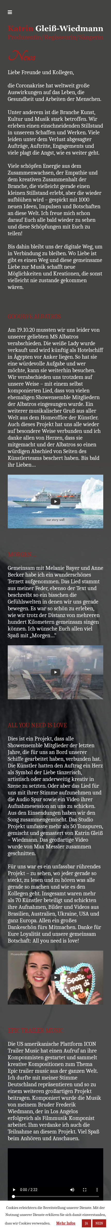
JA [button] (86, 1223)
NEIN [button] (99, 1223)
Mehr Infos (65, 1223)
